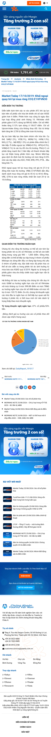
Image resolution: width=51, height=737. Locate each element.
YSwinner (31, 678)
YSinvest (7, 678)
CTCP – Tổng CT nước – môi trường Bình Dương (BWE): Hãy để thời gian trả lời (28, 525)
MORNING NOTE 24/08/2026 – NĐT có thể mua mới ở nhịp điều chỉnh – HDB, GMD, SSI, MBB (25, 416)
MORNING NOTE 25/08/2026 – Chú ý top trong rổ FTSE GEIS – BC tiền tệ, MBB (29, 534)
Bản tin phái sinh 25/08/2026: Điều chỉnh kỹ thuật (29, 516)
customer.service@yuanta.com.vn (19, 649)
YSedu (29, 686)
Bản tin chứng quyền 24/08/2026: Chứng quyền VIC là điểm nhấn (29, 543)
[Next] (46, 39)
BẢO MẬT (26, 732)
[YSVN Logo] (4, 3)
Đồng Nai (37, 663)
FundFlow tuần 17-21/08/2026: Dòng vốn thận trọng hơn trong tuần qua (29, 498)
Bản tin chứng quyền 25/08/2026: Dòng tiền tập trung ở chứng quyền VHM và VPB (30, 507)
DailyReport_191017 (25, 369)
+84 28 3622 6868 (12, 639)
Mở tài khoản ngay (25, 587)
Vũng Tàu (22, 663)
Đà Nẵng (36, 659)
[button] (45, 3)
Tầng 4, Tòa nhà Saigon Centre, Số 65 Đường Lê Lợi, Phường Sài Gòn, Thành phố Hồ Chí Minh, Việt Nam (25, 634)
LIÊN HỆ (25, 717)
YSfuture (7, 682)
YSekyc (7, 675)
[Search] (46, 8)
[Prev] (4, 39)
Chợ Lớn (21, 659)
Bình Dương (7, 663)
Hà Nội (5, 659)
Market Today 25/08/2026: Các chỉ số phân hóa (29, 489)
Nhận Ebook (25, 576)
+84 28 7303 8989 (12, 641)
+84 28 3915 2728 (12, 645)
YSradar (30, 682)
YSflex (29, 675)
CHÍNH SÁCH (25, 727)
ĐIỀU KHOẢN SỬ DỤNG (25, 722)
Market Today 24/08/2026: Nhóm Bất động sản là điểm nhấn (29, 552)
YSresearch (8, 686)
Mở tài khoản (34, 3)
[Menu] (4, 8)
